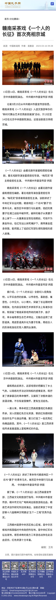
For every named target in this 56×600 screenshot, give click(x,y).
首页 (6, 19)
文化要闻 (14, 19)
